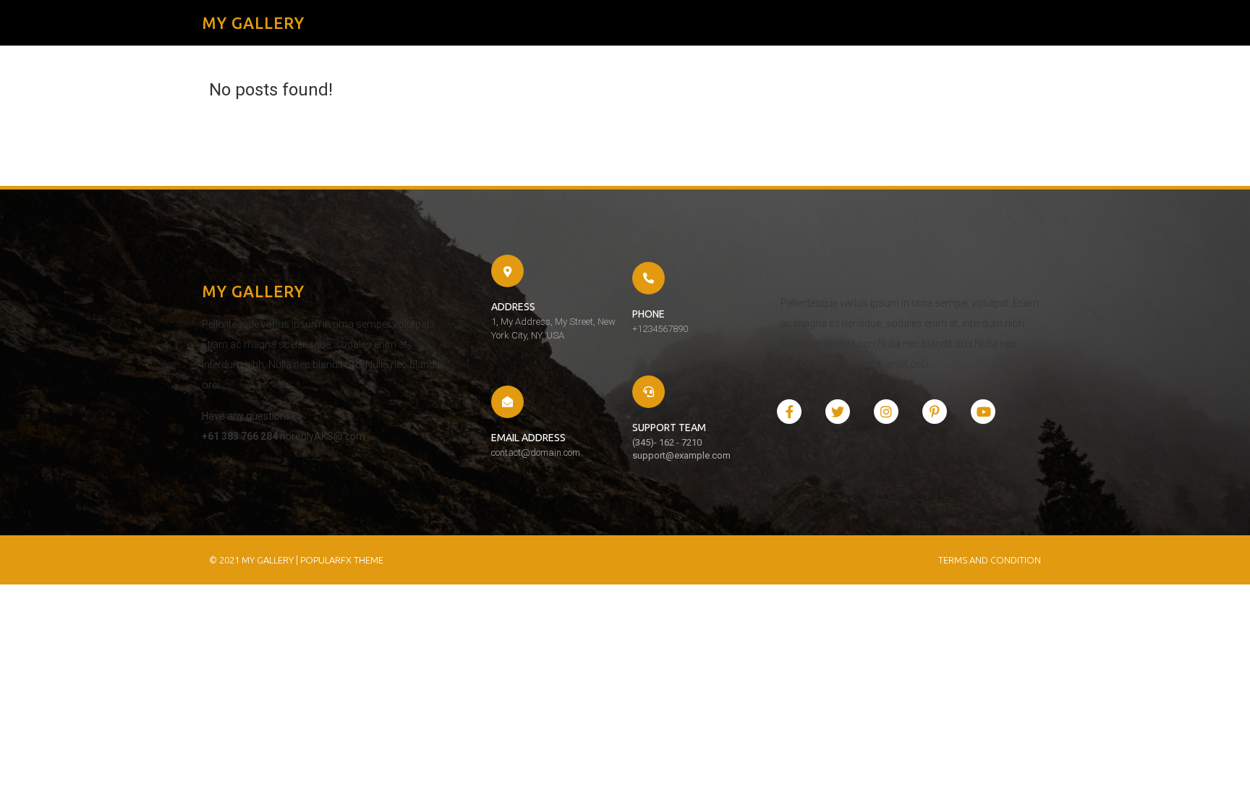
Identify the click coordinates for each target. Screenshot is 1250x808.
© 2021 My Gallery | (254, 560)
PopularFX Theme (341, 560)
